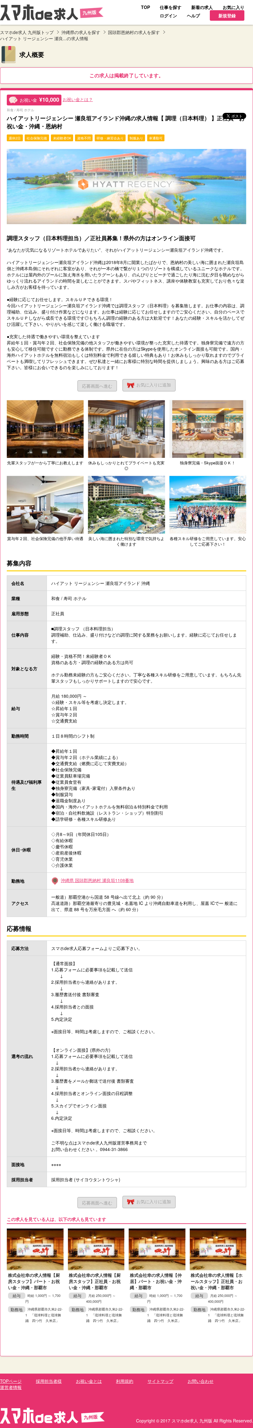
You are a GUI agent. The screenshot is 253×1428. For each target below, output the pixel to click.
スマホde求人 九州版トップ (27, 32)
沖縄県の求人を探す (80, 32)
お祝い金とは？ (78, 99)
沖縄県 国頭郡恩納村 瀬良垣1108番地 (97, 880)
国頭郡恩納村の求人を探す (134, 32)
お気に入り (153, 385)
